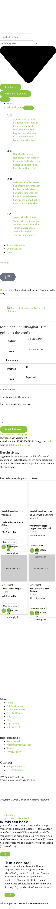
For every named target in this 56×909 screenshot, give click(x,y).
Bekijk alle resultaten (15, 93)
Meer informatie (10, 606)
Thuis (3, 289)
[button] (13, 434)
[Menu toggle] (5, 99)
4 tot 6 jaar (25, 444)
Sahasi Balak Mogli (11, 588)
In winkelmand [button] (9, 542)
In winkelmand (13, 429)
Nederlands (8, 814)
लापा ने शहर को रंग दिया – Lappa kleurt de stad (40, 527)
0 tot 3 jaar (12, 444)
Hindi (10, 289)
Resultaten (10, 87)
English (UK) (9, 818)
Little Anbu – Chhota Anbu (12, 523)
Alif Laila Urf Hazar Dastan (39, 590)
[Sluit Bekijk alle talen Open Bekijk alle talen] (28, 108)
